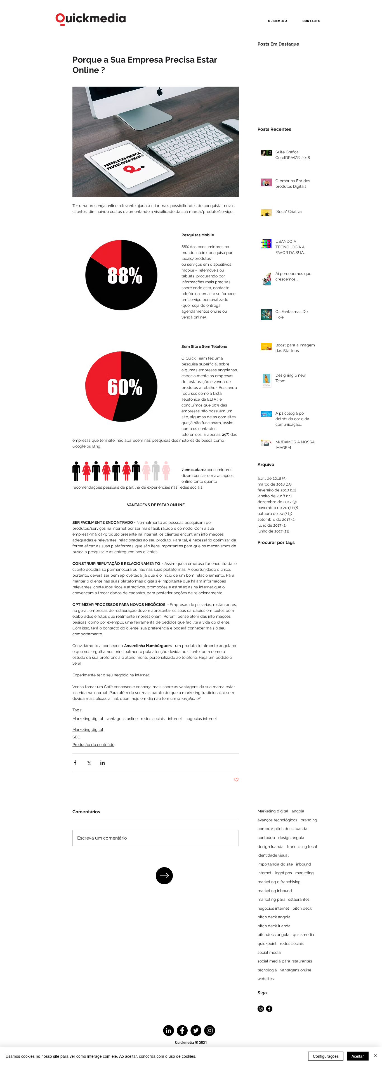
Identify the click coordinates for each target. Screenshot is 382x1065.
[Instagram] (209, 1030)
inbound (303, 864)
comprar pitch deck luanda (282, 828)
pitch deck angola (274, 917)
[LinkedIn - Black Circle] (168, 1030)
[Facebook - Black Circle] (269, 1008)
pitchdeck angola (273, 934)
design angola (291, 837)
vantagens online (122, 718)
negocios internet (201, 718)
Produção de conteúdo (93, 744)
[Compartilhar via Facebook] (75, 762)
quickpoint (267, 943)
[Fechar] (375, 1056)
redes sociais (153, 718)
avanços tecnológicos (277, 820)
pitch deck (302, 908)
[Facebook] (182, 1030)
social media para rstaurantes (285, 961)
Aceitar (358, 1056)
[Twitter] (195, 1030)
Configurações (326, 1056)
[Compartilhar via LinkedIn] (102, 762)
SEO (76, 737)
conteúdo (266, 837)
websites (266, 978)
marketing (304, 873)
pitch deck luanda (274, 926)
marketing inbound (275, 890)
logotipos (283, 873)
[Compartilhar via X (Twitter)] (88, 762)
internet (175, 718)
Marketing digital (87, 718)
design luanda (271, 846)
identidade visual (273, 855)
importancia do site (275, 864)
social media (269, 952)
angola (298, 811)
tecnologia (267, 970)
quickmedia (303, 934)
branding (309, 820)
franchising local (302, 846)
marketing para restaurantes (284, 899)
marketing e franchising (279, 881)
